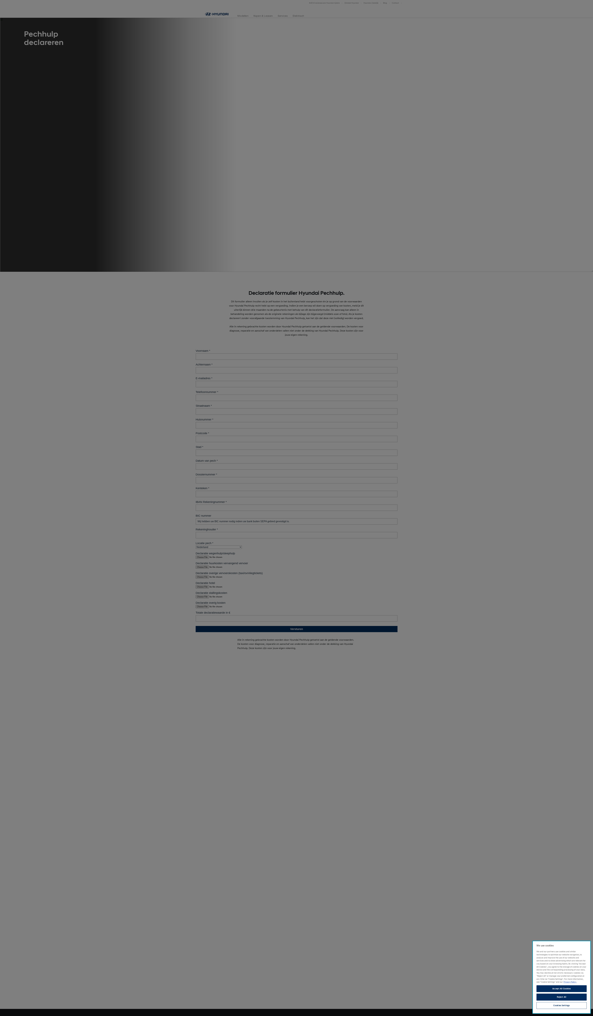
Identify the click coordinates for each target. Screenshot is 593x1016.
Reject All (561, 997)
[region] (562, 977)
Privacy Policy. (570, 982)
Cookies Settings (561, 1005)
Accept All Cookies (561, 988)
